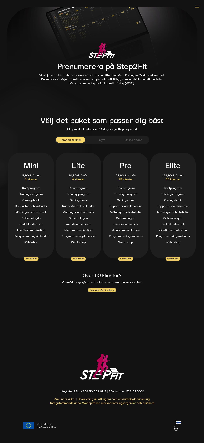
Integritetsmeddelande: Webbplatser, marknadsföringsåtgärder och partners (102, 402)
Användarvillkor (65, 398)
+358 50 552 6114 (93, 391)
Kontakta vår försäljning (102, 289)
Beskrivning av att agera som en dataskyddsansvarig (114, 398)
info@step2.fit (69, 391)
